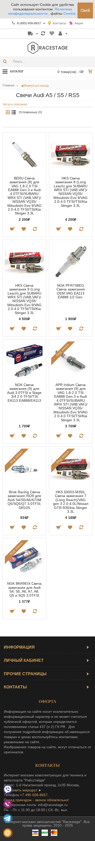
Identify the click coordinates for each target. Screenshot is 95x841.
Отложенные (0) (30, 112)
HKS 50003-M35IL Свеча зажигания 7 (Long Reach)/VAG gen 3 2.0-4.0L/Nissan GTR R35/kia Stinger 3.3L (70, 502)
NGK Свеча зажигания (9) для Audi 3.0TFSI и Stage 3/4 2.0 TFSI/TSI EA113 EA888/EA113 (24, 393)
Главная (8, 85)
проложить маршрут (20, 790)
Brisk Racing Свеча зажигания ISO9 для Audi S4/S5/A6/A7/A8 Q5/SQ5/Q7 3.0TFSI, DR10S (24, 500)
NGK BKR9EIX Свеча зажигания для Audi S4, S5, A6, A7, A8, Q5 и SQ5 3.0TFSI (24, 589)
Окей (85, 10)
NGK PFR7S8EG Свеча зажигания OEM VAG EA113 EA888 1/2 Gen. (70, 291)
